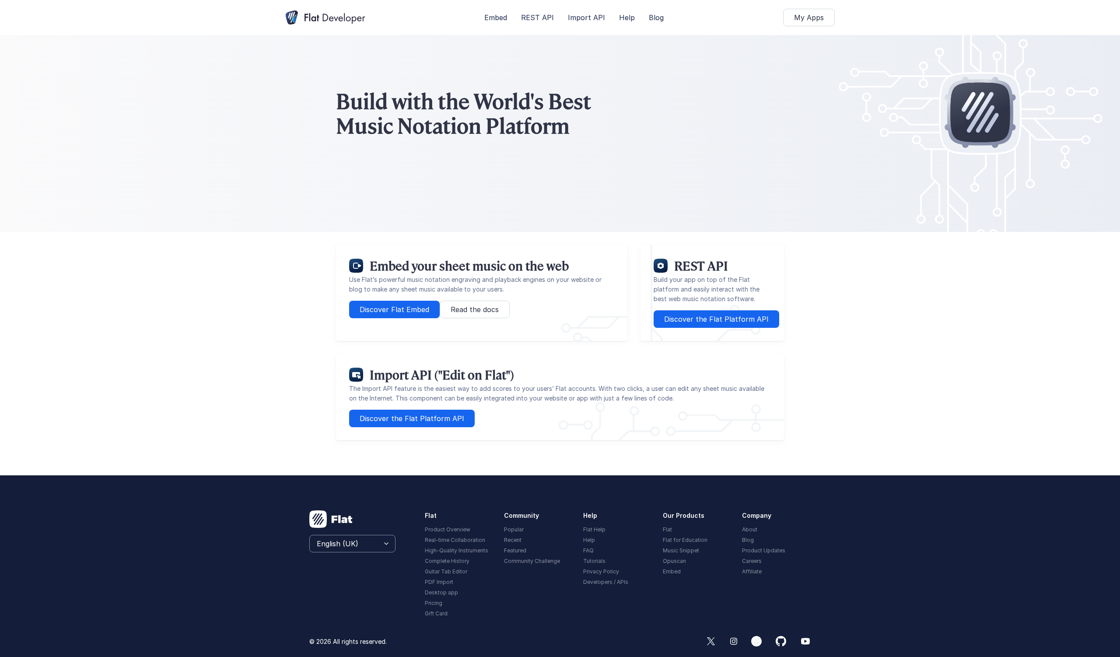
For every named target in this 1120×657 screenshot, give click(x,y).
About (749, 529)
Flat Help (594, 529)
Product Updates (763, 550)
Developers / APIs (605, 582)
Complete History (447, 561)
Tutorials (594, 561)
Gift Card (436, 613)
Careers (752, 561)
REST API (537, 17)
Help (627, 17)
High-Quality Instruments (456, 550)
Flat (667, 529)
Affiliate (752, 571)
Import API (586, 17)
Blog (656, 17)
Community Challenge (532, 561)
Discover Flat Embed (394, 309)
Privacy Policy (601, 571)
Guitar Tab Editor (446, 571)
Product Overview (447, 529)
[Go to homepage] (331, 519)
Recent (513, 540)
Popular (514, 529)
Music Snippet (681, 550)
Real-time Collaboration (455, 540)
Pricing (433, 603)
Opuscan (674, 561)
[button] (809, 17)
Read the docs (475, 309)
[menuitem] (459, 528)
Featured (515, 550)
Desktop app (441, 592)
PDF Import (439, 582)
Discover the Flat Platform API (716, 319)
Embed (495, 17)
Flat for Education (685, 540)
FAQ (588, 550)
